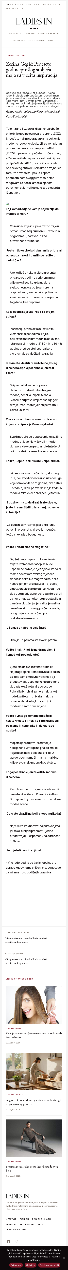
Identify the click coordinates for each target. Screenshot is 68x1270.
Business (19, 40)
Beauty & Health (48, 33)
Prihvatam (16, 1265)
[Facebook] (8, 1241)
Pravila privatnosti (17, 1230)
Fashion (30, 33)
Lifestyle (15, 33)
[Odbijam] (64, 1258)
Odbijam (30, 1265)
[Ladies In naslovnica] (34, 21)
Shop (51, 40)
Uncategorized (15, 56)
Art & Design (36, 40)
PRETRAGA (34, 28)
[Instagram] (16, 1241)
